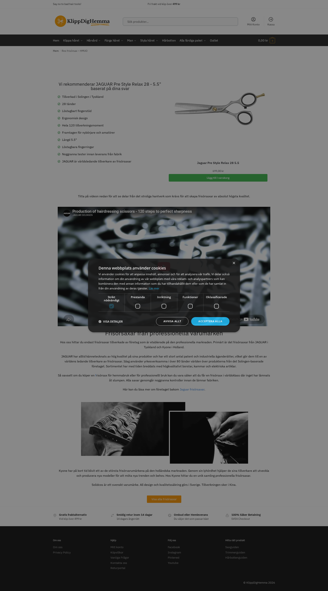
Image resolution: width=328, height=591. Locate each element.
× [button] (233, 263)
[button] (111, 321)
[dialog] (164, 295)
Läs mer (154, 288)
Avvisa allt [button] (172, 321)
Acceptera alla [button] (210, 321)
